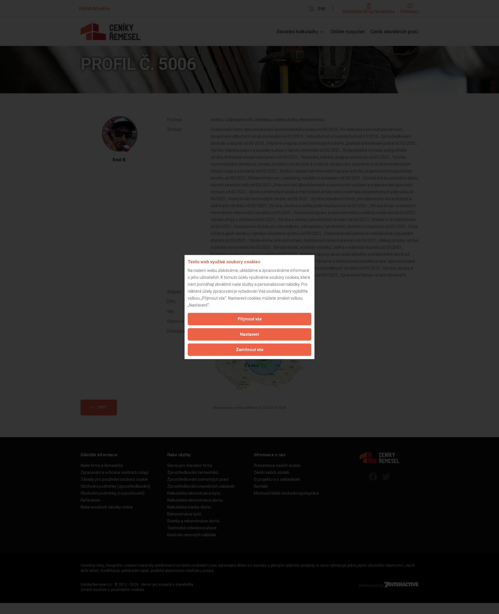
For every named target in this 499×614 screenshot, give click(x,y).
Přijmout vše (250, 319)
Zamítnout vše (249, 349)
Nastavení (249, 334)
